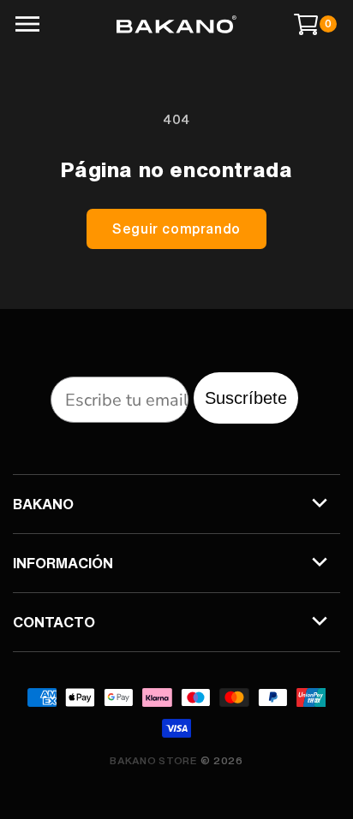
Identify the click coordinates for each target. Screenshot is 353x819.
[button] (26, 24)
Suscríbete (246, 398)
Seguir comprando (176, 228)
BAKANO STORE (153, 760)
